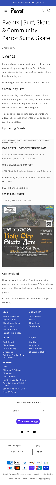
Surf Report (8, 342)
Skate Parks (8, 345)
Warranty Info (9, 376)
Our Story (33, 342)
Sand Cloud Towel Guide (15, 388)
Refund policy (48, 474)
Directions (8, 352)
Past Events (26, 82)
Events (32, 319)
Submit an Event (40, 82)
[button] (6, 10)
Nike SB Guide (9, 392)
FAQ (5, 366)
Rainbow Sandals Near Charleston (14, 356)
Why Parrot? (35, 345)
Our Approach (36, 348)
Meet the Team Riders (31, 298)
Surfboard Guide (11, 316)
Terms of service (28, 479)
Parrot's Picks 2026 (12, 333)
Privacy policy (14, 479)
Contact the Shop (11, 298)
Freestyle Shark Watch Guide (13, 384)
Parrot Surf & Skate (16, 474)
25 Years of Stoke (37, 352)
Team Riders (35, 316)
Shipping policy (44, 479)
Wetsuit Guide (10, 319)
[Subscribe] (43, 410)
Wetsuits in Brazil (11, 329)
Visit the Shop (9, 348)
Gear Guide (8, 326)
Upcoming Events (11, 82)
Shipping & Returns (12, 370)
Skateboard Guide (11, 323)
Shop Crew (34, 323)
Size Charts (8, 373)
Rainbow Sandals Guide (14, 380)
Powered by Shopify (32, 474)
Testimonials (35, 326)
